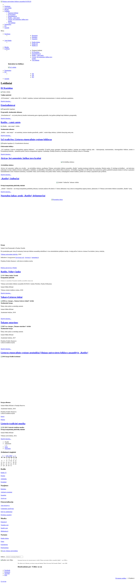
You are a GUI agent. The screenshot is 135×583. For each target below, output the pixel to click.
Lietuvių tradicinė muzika (13, 423)
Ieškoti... (3, 557)
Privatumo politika (120, 578)
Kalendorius (4, 544)
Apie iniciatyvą (5, 505)
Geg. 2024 (9, 455)
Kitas (6, 447)
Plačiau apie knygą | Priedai (9, 268)
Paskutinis (8, 448)
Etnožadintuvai (8, 105)
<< (3, 455)
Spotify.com (4, 528)
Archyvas (3, 498)
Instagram (7, 572)
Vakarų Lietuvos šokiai (11, 297)
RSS (5, 575)
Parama (3, 476)
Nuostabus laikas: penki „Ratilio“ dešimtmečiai (23, 195)
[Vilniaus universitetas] (9, 551)
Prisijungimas (5, 547)
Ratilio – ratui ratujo (10, 122)
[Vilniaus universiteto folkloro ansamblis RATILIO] (16, 1)
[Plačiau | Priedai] (67, 221)
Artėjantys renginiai (6, 492)
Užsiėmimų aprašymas (7, 508)
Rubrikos (3, 489)
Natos (2, 541)
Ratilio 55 (3, 472)
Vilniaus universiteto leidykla (9, 254)
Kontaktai (3, 482)
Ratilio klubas (5, 538)
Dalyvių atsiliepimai (6, 512)
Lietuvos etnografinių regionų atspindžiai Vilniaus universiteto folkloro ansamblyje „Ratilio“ (44, 352)
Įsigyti (2, 416)
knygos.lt (27, 257)
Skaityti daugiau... (6, 101)
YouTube (7, 573)
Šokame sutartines (9, 322)
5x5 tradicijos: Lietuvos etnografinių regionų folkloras (26, 139)
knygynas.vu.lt (20, 257)
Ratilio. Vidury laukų (11, 271)
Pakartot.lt (4, 522)
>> (15, 455)
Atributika (4, 479)
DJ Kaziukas (7, 88)
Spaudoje (3, 495)
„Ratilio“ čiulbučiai (10, 178)
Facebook (7, 570)
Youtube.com (4, 525)
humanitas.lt (35, 257)
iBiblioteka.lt (4, 531)
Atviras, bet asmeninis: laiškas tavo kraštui (21, 158)
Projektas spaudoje (6, 515)
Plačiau (3, 419)
